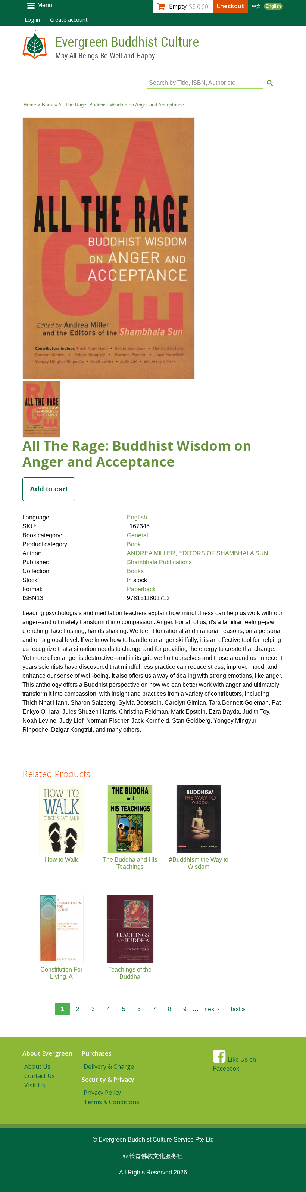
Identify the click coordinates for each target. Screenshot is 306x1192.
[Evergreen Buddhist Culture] (34, 55)
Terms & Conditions (111, 1102)
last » (238, 1009)
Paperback (141, 589)
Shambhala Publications (159, 562)
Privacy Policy (102, 1092)
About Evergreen (47, 1053)
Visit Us (34, 1085)
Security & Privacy (108, 1079)
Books (135, 571)
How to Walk (61, 859)
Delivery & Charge (109, 1066)
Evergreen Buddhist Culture (127, 42)
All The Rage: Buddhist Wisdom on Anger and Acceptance (137, 453)
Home (30, 105)
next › (211, 1009)
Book (47, 105)
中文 (256, 6)
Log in (32, 19)
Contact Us (39, 1076)
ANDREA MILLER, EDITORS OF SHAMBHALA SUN (197, 553)
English (273, 6)
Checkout (230, 6)
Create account (69, 19)
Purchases (97, 1053)
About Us (37, 1066)
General (137, 535)
